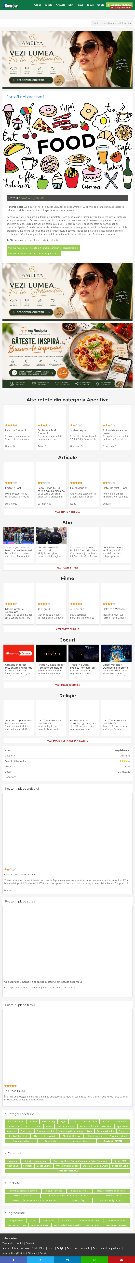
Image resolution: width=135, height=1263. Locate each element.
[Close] (97, 588)
